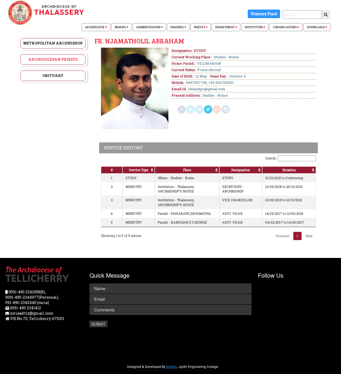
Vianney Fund (264, 13)
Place (187, 170)
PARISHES (177, 27)
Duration (289, 170)
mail (208, 109)
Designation (240, 170)
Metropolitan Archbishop (53, 43)
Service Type (138, 170)
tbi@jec (171, 366)
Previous (282, 236)
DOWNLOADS (316, 27)
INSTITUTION (254, 27)
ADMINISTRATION (148, 27)
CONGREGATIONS (285, 27)
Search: (270, 158)
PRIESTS (200, 27)
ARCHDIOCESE (95, 27)
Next (309, 236)
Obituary (52, 75)
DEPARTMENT (225, 27)
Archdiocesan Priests (53, 59)
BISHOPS (121, 27)
